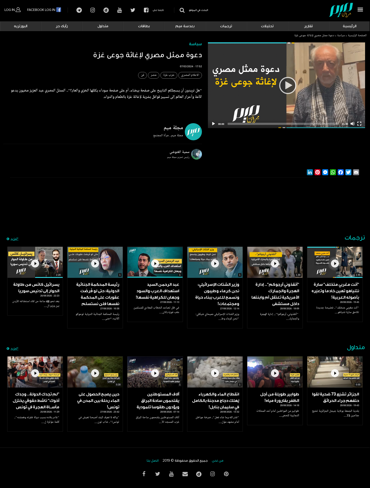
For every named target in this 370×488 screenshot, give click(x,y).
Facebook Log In (41, 10)
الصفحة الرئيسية (357, 35)
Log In (10, 10)
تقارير (308, 26)
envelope (185, 474)
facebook (146, 10)
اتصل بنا (152, 461)
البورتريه (20, 26)
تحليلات (267, 26)
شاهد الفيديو (335, 262)
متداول (102, 26)
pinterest (226, 474)
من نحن (217, 461)
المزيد (14, 239)
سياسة (341, 35)
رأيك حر (62, 26)
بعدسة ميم (185, 26)
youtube (119, 10)
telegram (79, 10)
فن (142, 75)
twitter (133, 10)
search (181, 10)
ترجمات (226, 26)
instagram (92, 10)
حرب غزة (169, 75)
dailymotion (106, 10)
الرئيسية (349, 26)
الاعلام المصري (190, 75)
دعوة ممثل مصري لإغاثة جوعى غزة (314, 35)
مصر (154, 75)
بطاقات (144, 26)
